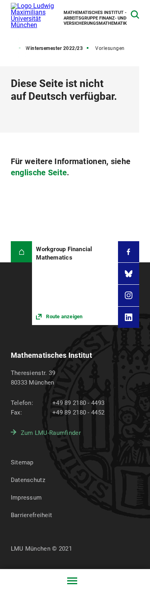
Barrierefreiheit (31, 515)
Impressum (26, 497)
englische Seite (39, 172)
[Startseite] (21, 252)
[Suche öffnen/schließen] (135, 14)
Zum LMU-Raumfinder (51, 432)
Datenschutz (28, 480)
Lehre (8, 48)
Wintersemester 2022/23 (54, 48)
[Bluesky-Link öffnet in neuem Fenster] (129, 273)
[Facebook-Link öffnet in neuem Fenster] (129, 252)
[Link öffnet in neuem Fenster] (75, 283)
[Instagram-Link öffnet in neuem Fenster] (129, 295)
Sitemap (22, 462)
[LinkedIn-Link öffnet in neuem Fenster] (129, 317)
